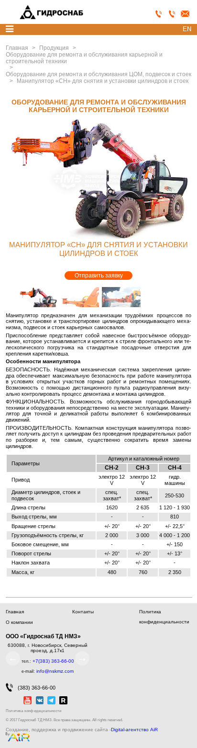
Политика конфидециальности (33, 711)
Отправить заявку (99, 275)
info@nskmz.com (55, 671)
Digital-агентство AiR (134, 729)
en (187, 29)
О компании (19, 622)
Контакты (83, 611)
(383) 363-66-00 (36, 687)
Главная (15, 611)
